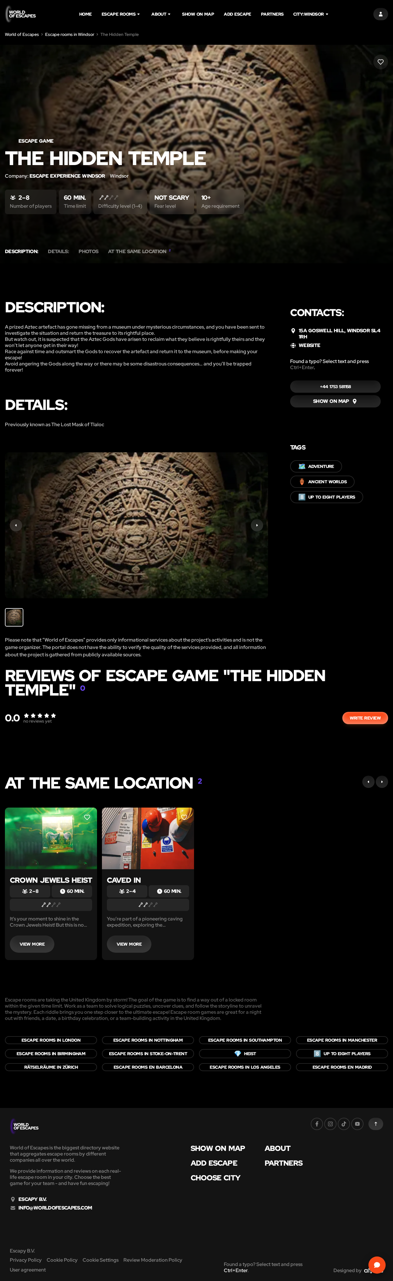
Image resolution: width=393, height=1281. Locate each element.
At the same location (139, 252)
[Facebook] (317, 1124)
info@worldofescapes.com (55, 1208)
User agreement (28, 1270)
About (158, 14)
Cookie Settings (101, 1260)
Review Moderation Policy (152, 1260)
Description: (21, 252)
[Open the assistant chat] (377, 1265)
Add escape (237, 14)
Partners (272, 14)
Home (85, 14)
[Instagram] (330, 1124)
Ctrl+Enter (302, 367)
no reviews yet (37, 721)
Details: (58, 252)
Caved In (124, 880)
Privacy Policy (26, 1260)
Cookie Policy (62, 1260)
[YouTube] (357, 1124)
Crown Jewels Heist (51, 880)
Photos (88, 252)
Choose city (215, 1178)
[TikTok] (344, 1124)
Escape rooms (118, 14)
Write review (365, 718)
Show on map (198, 14)
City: (308, 14)
